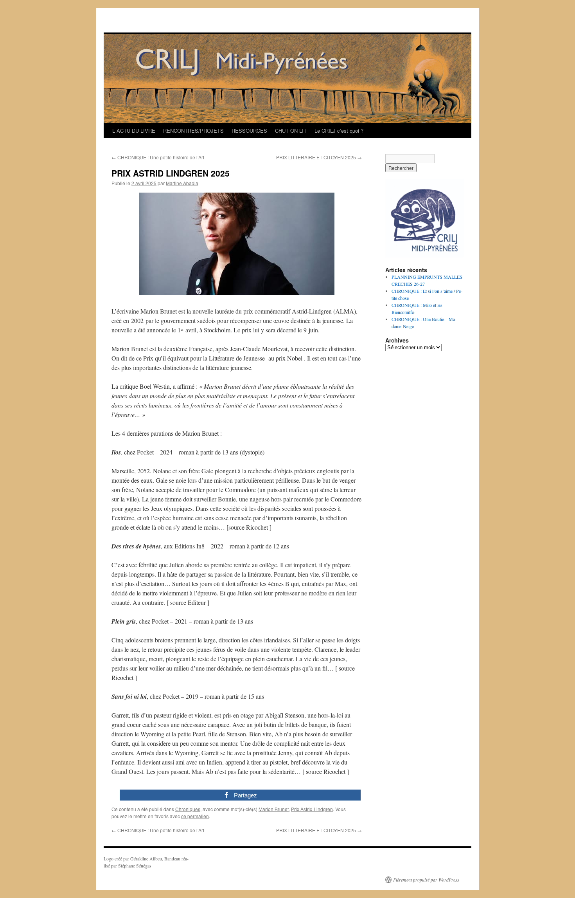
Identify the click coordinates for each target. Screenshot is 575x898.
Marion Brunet (274, 809)
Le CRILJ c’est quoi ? (338, 130)
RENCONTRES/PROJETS (193, 130)
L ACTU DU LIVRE (133, 130)
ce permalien (195, 816)
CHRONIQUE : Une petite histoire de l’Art (157, 157)
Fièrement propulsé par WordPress (426, 879)
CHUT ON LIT (291, 130)
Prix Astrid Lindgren (312, 809)
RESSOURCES (249, 130)
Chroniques (187, 809)
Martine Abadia (182, 183)
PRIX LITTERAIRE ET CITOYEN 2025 (319, 157)
